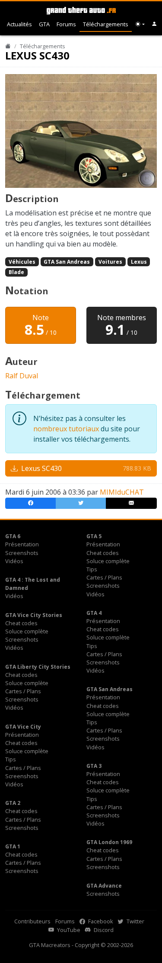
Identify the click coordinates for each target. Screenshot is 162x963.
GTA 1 (12, 846)
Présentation (22, 544)
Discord (103, 930)
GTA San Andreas (67, 261)
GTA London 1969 (109, 842)
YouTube (68, 930)
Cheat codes (102, 553)
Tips (91, 569)
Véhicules (22, 261)
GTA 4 (94, 613)
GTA (44, 24)
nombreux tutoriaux (66, 428)
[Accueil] (8, 46)
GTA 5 (94, 536)
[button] (154, 24)
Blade (16, 272)
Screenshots (21, 553)
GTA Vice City (23, 726)
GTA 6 (12, 536)
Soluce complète (108, 561)
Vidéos (14, 561)
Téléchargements (105, 24)
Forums (66, 24)
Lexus (139, 261)
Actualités (19, 24)
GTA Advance (104, 885)
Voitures (110, 261)
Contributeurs (32, 921)
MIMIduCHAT (122, 492)
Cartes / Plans (104, 577)
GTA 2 (12, 803)
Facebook (100, 921)
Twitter (134, 921)
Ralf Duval (21, 375)
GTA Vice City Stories (33, 615)
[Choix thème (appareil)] (140, 24)
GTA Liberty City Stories (37, 666)
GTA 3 (94, 766)
